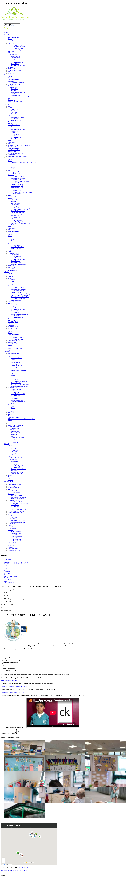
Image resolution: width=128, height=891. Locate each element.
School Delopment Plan (17, 137)
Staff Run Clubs (15, 173)
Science (13, 378)
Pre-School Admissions (14, 550)
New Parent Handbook (17, 212)
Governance (11, 494)
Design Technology (16, 365)
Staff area (10, 530)
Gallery (10, 53)
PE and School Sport (17, 186)
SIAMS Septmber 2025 (14, 70)
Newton (6, 157)
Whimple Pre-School (17, 472)
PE (12, 373)
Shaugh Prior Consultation (15, 527)
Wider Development (16, 120)
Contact (13, 439)
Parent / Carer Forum (17, 400)
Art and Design (15, 362)
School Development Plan (18, 62)
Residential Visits (12, 519)
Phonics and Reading (17, 184)
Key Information (8, 481)
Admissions (11, 35)
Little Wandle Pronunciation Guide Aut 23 (12, 692)
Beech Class (14, 114)
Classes (10, 39)
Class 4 (13, 168)
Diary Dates (11, 51)
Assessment (14, 118)
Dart (12, 242)
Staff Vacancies (12, 542)
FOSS (13, 306)
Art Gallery (11, 423)
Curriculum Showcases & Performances (22, 192)
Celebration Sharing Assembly (19, 209)
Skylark (13, 42)
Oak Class (14, 112)
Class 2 (13, 165)
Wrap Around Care (13, 270)
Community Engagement (18, 214)
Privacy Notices (15, 491)
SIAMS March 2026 (13, 417)
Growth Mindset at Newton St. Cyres (21, 208)
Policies (13, 441)
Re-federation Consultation (18, 509)
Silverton (6, 272)
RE (12, 376)
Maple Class (14, 109)
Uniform (13, 93)
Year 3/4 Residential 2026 (18, 520)
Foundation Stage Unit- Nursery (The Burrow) (24, 162)
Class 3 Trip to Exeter (17, 197)
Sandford (6, 233)
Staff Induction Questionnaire (19, 541)
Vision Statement (15, 131)
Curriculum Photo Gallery (18, 298)
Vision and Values (16, 95)
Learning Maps (15, 245)
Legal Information (23, 867)
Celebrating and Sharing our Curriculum (22, 380)
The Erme (7, 329)
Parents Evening (12, 328)
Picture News (15, 505)
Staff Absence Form (16, 539)
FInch (12, 40)
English (13, 359)
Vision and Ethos (16, 311)
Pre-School (11, 430)
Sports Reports (15, 428)
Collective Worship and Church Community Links (21, 419)
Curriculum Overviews (17, 48)
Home (6, 32)
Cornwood (7, 75)
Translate (17, 26)
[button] (6, 29)
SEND (9, 525)
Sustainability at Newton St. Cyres (20, 223)
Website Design (5, 870)
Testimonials (14, 225)
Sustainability (11, 154)
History (13, 369)
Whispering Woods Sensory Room (17, 156)
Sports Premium (12, 528)
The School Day (15, 203)
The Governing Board (17, 495)
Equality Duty (11, 486)
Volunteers (10, 547)
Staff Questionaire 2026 (17, 531)
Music (13, 372)
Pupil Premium (12, 516)
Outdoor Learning (16, 50)
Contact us (7, 552)
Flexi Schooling (15, 57)
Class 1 (13, 406)
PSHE (13, 375)
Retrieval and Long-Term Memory (20, 181)
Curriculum (11, 43)
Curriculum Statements (17, 45)
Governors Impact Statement (19, 497)
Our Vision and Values (14, 37)
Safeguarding (14, 464)
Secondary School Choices (18, 469)
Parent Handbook (16, 136)
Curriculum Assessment (17, 179)
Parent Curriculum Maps (18, 46)
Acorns (13, 279)
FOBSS (13, 59)
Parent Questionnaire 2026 (15, 512)
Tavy (12, 240)
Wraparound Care (16, 172)
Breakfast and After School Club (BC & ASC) (20, 145)
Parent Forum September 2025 (19, 314)
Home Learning (12, 86)
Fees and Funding (16, 433)
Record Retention (16, 492)
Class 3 (13, 167)
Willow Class (14, 455)
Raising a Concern (13, 517)
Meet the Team (15, 431)
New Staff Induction (16, 536)
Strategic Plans (12, 544)
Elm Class (14, 451)
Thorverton (7, 351)
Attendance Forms (16, 533)
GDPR (9, 489)
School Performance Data (18, 65)
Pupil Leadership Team (17, 187)
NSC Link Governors (17, 220)
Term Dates (11, 73)
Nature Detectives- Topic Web (9, 680)
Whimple (6, 444)
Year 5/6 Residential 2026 (18, 522)
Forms (13, 132)
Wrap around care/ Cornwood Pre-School (22, 96)
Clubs (9, 170)
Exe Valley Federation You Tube (20, 501)
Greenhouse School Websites (19, 870)
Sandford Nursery (13, 268)
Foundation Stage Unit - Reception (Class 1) (23, 164)
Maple (13, 281)
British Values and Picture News (20, 189)
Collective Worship (13, 276)
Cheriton (6, 104)
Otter (12, 237)
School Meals (15, 64)
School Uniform (15, 56)
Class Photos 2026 (13, 147)
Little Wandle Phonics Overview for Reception (14, 686)
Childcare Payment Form (14, 484)
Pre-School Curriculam (17, 437)
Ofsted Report (11, 68)
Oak (12, 284)
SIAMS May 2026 (13, 322)
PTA (12, 126)
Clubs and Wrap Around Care (16, 425)
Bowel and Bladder (13, 548)
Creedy (13, 239)
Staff (9, 71)
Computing (14, 364)
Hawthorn (14, 283)
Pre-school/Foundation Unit (15, 153)
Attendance (11, 483)
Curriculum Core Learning (18, 289)
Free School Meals (16, 508)
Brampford (7, 34)
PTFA (13, 390)
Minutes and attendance (17, 498)
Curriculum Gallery (16, 190)
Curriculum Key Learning (18, 178)
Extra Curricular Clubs (14, 84)
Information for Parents (14, 54)
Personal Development (17, 290)
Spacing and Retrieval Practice (19, 182)
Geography (14, 367)
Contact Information (13, 79)
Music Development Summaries (16, 511)
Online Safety (15, 61)
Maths (13, 361)
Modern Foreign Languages (18, 370)
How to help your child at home (20, 503)
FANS (13, 218)
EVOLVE (14, 534)
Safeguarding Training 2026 (19, 537)
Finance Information (13, 487)
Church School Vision (14, 275)
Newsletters (11, 67)
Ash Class (14, 111)
